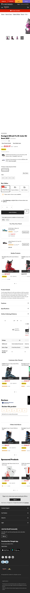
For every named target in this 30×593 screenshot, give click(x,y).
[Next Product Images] (27, 29)
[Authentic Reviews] (8, 403)
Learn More (4, 546)
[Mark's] (19, 1)
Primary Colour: (5, 166)
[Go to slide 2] (12, 38)
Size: (2, 174)
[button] (10, 271)
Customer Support (5, 508)
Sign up (4, 536)
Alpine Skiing (16, 14)
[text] (10, 279)
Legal (2, 522)
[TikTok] (6, 557)
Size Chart (25, 173)
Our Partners (4, 513)
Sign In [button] (15, 499)
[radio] (5, 170)
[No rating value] (4, 141)
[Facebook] (3, 557)
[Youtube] (13, 557)
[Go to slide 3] (17, 38)
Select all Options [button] (12, 212)
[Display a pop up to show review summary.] (18, 232)
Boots (22, 14)
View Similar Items (17, 143)
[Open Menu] (2, 8)
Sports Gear (9, 14)
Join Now (26, 502)
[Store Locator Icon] (2, 4)
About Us (3, 517)
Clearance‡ (4, 149)
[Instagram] (9, 557)
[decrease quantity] (2, 207)
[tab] (5, 189)
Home (2, 14)
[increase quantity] (11, 207)
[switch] (14, 330)
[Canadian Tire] (4, 1)
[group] (6, 276)
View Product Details (6, 143)
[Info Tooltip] (6, 202)
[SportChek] (11, 1)
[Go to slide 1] (8, 38)
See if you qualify (12, 160)
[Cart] (28, 7)
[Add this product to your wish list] (27, 211)
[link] (6, 141)
